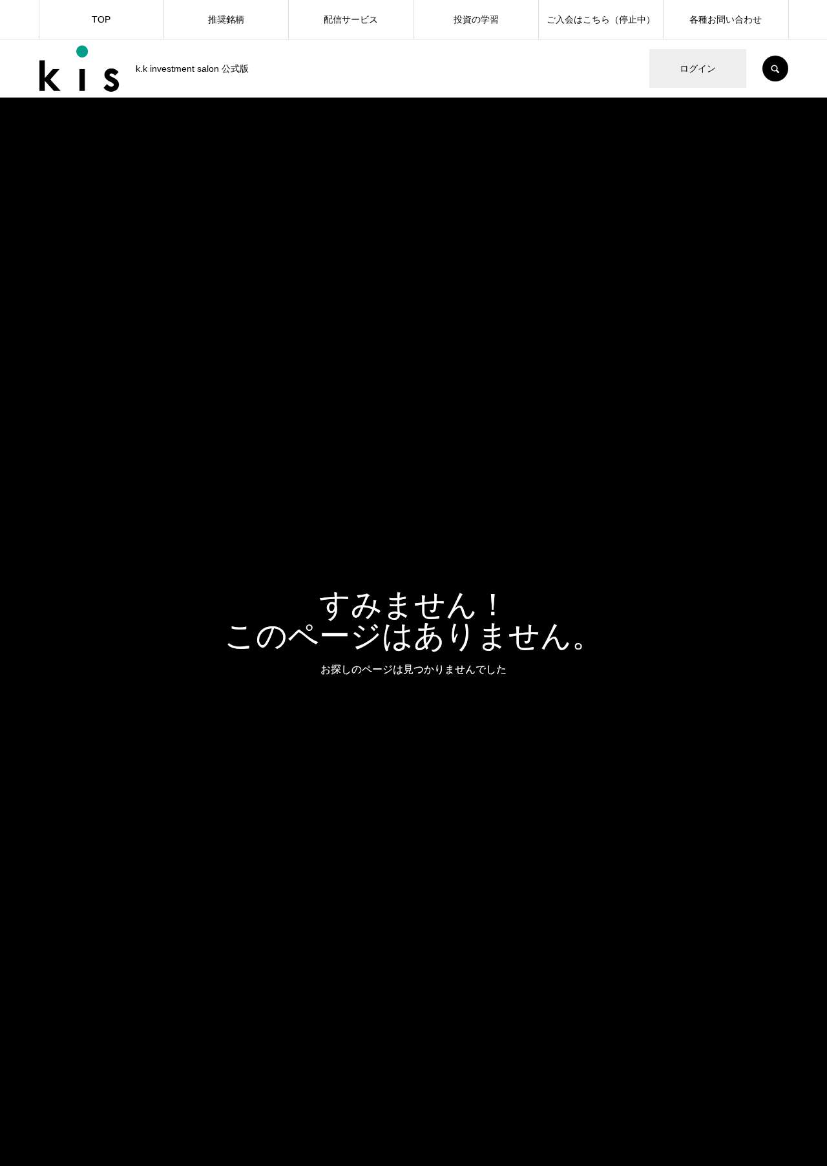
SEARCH (775, 68)
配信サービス (351, 19)
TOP (101, 19)
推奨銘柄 (226, 19)
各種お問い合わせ (725, 19)
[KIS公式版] (79, 68)
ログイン (698, 68)
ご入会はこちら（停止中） (601, 19)
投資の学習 (476, 19)
